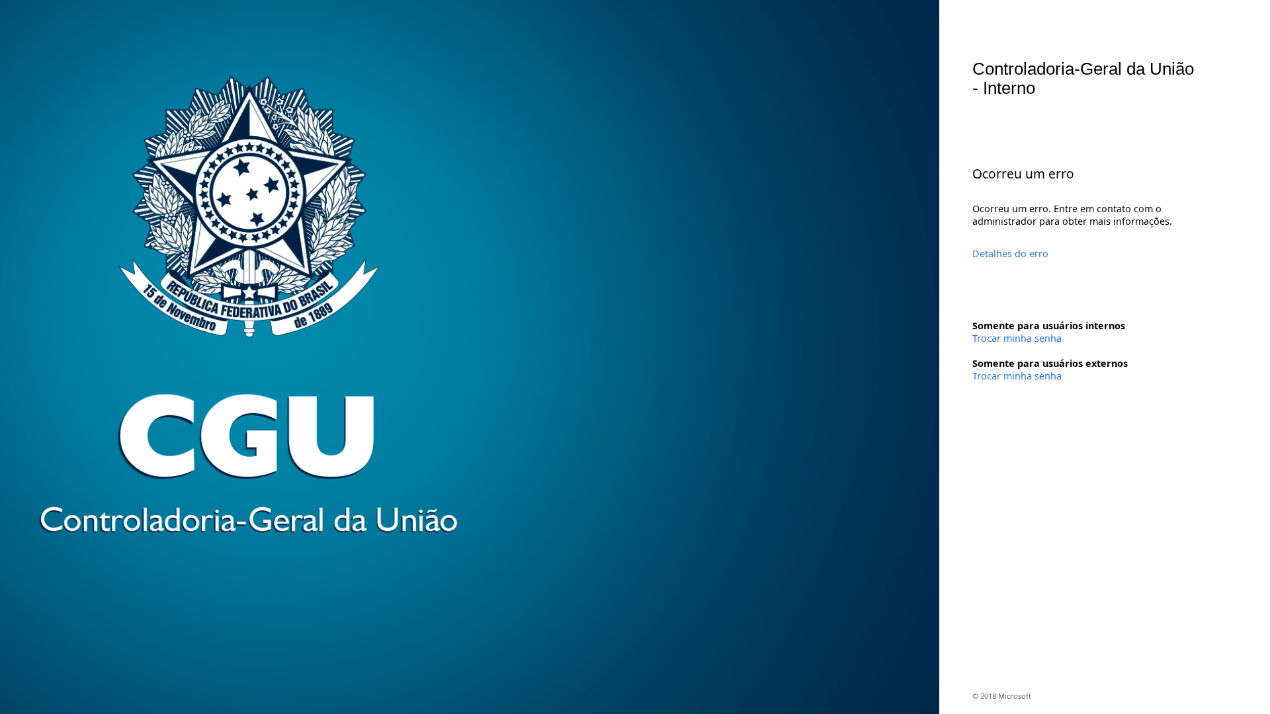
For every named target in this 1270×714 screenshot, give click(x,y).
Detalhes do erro (1010, 253)
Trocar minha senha (1017, 338)
